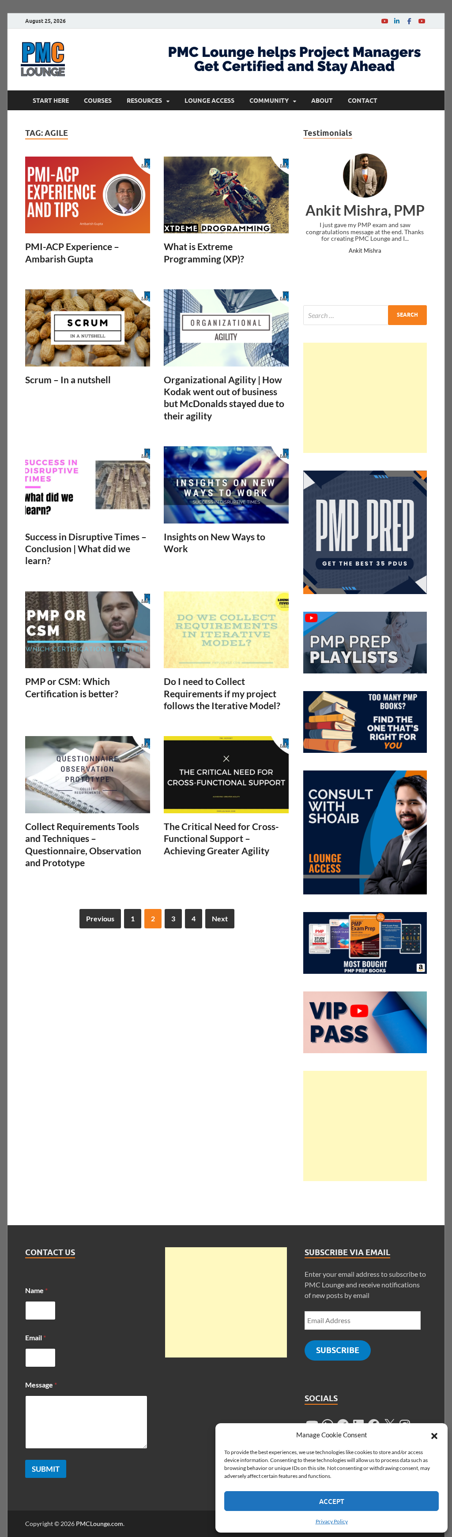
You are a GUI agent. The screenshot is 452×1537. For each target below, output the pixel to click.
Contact (362, 100)
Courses (98, 100)
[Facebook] (409, 21)
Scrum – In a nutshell (68, 379)
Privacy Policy (332, 1521)
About (322, 100)
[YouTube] (384, 21)
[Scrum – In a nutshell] (87, 327)
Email (35, 1337)
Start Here (51, 100)
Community (269, 100)
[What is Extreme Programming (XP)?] (226, 195)
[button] (434, 1434)
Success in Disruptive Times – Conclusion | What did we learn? (86, 548)
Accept (331, 1501)
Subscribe (337, 1350)
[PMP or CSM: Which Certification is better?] (87, 630)
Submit (46, 1468)
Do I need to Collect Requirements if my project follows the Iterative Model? (222, 693)
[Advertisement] (365, 398)
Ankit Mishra (365, 250)
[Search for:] (365, 315)
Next (220, 918)
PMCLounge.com (99, 1523)
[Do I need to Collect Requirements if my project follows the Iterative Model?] (226, 630)
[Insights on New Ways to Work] (226, 485)
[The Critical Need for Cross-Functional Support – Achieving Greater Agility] (226, 774)
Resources (144, 100)
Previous (100, 918)
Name (36, 1290)
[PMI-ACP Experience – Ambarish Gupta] (87, 195)
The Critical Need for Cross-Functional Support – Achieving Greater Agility (221, 838)
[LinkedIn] (397, 21)
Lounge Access (209, 100)
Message (41, 1384)
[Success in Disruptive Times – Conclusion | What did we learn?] (87, 485)
